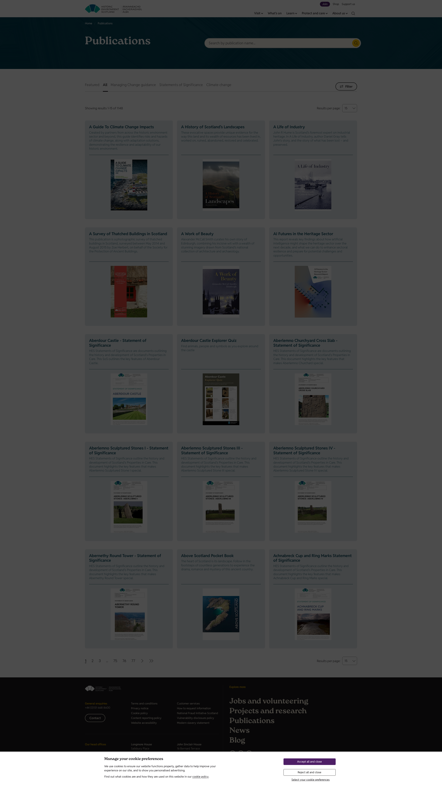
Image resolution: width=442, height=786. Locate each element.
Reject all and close (309, 772)
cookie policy (200, 776)
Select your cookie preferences (310, 780)
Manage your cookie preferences (133, 759)
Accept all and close (309, 761)
